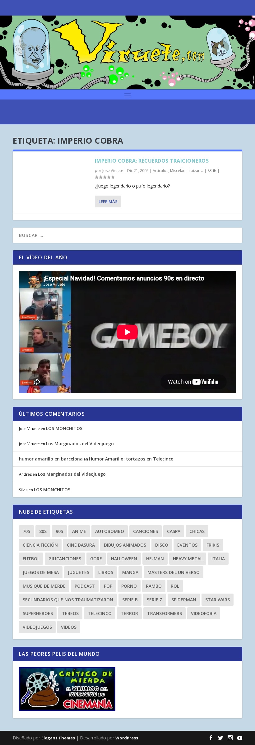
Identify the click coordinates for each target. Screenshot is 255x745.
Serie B (130, 600)
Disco (161, 545)
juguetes (78, 572)
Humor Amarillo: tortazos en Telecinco (131, 459)
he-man (155, 559)
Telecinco (100, 613)
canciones (145, 531)
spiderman (183, 600)
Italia (218, 559)
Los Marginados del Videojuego (80, 444)
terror (129, 613)
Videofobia (203, 613)
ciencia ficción (40, 545)
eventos (187, 545)
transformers (164, 613)
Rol (175, 586)
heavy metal (187, 559)
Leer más (108, 201)
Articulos (160, 170)
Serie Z (154, 600)
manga (130, 572)
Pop (108, 586)
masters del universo (173, 572)
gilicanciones (65, 559)
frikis (212, 545)
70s (26, 531)
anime (79, 531)
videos (68, 627)
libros (105, 572)
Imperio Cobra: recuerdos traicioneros (152, 160)
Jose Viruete (112, 170)
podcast (85, 586)
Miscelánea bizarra (186, 170)
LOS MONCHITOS (64, 428)
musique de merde (44, 586)
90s (59, 531)
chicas (197, 531)
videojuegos (37, 627)
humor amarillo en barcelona (51, 459)
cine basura (81, 545)
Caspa (173, 531)
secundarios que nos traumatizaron (68, 600)
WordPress (126, 738)
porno (129, 586)
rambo (154, 586)
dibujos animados (125, 545)
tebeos (70, 613)
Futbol (31, 559)
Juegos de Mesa (41, 572)
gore (96, 559)
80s (43, 531)
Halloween (124, 559)
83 (210, 170)
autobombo (109, 531)
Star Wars (217, 600)
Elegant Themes (58, 738)
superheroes (38, 613)
